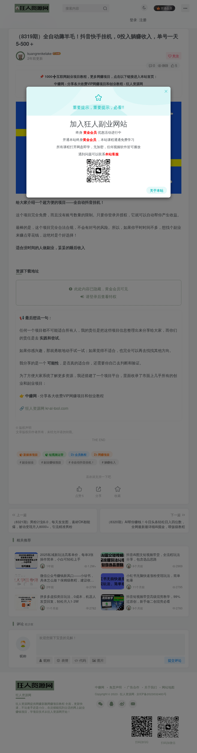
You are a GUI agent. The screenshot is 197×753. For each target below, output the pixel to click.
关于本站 (156, 190)
